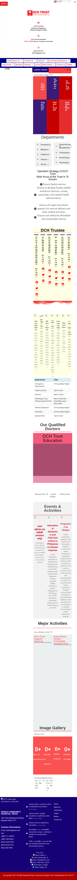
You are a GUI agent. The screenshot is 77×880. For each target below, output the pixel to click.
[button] (17, 61)
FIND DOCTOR (28, 61)
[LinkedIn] (72, 2)
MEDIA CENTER (47, 65)
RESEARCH (19, 65)
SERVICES (41, 61)
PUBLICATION (6, 65)
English (59, 1)
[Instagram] (75, 2)
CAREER (69, 65)
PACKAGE (28, 65)
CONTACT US (61, 65)
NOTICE (37, 65)
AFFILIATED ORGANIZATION (58, 61)
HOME (9, 61)
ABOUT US (16, 61)
